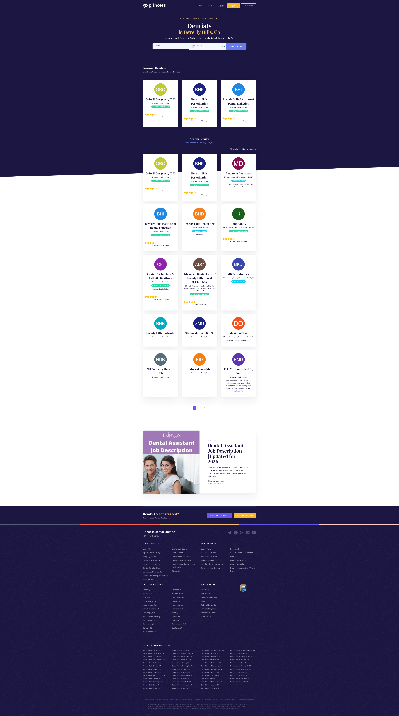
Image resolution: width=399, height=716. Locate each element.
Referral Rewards (208, 605)
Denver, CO (147, 628)
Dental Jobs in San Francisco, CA (154, 660)
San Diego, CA (149, 612)
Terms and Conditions (246, 700)
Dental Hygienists (237, 564)
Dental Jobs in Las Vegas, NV (152, 656)
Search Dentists (236, 46)
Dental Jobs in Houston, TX (152, 672)
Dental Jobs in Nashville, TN (181, 688)
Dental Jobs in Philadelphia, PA (182, 666)
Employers (248, 6)
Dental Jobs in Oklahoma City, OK (212, 650)
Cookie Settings (230, 700)
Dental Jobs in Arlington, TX (239, 679)
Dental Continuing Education (155, 575)
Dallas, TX (176, 616)
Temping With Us (150, 556)
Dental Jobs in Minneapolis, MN (241, 666)
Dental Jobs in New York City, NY (154, 675)
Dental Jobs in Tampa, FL (238, 675)
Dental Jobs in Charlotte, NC (181, 682)
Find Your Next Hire (245, 515)
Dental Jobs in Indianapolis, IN (182, 685)
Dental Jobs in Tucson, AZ (151, 688)
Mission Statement (209, 597)
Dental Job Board (179, 549)
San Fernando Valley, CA (153, 616)
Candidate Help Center (153, 572)
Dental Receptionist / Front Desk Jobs (183, 565)
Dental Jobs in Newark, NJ (181, 650)
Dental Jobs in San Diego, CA (182, 656)
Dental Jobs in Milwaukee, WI (211, 666)
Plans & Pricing (207, 560)
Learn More (148, 549)
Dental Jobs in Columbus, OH (182, 679)
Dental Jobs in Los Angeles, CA (153, 653)
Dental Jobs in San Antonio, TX (182, 653)
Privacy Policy (218, 700)
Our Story (205, 593)
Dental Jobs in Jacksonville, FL (182, 672)
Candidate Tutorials (151, 560)
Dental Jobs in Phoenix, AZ (152, 650)
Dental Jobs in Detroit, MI (210, 660)
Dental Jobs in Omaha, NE (210, 688)
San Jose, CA (148, 624)
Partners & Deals (208, 612)
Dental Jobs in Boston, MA (181, 669)
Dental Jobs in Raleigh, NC (239, 653)
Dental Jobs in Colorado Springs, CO (242, 650)
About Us (205, 589)
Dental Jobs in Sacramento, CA (212, 675)
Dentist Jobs (177, 553)
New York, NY (177, 605)
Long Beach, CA (149, 601)
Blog (203, 601)
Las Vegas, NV (178, 597)
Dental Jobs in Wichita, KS (239, 682)
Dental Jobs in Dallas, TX (151, 685)
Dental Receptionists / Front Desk (242, 569)
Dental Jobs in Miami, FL (238, 663)
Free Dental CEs (149, 579)
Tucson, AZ (147, 593)
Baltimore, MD (178, 593)
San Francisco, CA (150, 620)
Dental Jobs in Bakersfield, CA (240, 669)
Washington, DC (149, 632)
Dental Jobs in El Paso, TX (210, 653)
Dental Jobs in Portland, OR (152, 663)
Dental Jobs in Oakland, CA (239, 660)
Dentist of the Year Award (212, 564)
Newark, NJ (176, 601)
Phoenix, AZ (148, 589)
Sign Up (233, 6)
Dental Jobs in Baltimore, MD (211, 663)
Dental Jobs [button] (204, 6)
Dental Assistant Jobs (181, 556)
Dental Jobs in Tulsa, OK (238, 672)
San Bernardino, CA (151, 609)
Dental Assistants (238, 560)
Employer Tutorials (209, 556)
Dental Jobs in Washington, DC (153, 682)
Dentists (234, 556)
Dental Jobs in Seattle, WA (152, 666)
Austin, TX (176, 612)
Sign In (221, 6)
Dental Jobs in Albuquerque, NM (212, 669)
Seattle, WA (177, 628)
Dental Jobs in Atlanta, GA (210, 685)
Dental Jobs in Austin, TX (180, 663)
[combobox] (207, 46)
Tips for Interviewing (151, 553)
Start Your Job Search (219, 515)
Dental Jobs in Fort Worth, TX (182, 675)
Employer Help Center (210, 568)
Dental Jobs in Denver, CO (152, 669)
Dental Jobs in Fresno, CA (210, 672)
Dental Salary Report (152, 564)
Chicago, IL (176, 589)
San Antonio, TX (179, 624)
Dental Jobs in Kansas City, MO (211, 682)
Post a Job (235, 549)
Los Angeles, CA (150, 605)
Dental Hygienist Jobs (181, 560)
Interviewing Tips (208, 553)
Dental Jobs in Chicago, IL (151, 679)
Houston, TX (177, 620)
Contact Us (206, 616)
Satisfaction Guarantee (203, 700)
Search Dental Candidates (241, 553)
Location (158, 45)
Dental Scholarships (151, 568)
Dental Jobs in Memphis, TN (210, 656)
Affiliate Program (208, 609)
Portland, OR (177, 609)
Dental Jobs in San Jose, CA (181, 660)
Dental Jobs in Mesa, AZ (209, 679)
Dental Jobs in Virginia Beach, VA (241, 656)
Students (176, 571)
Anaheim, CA (148, 597)
